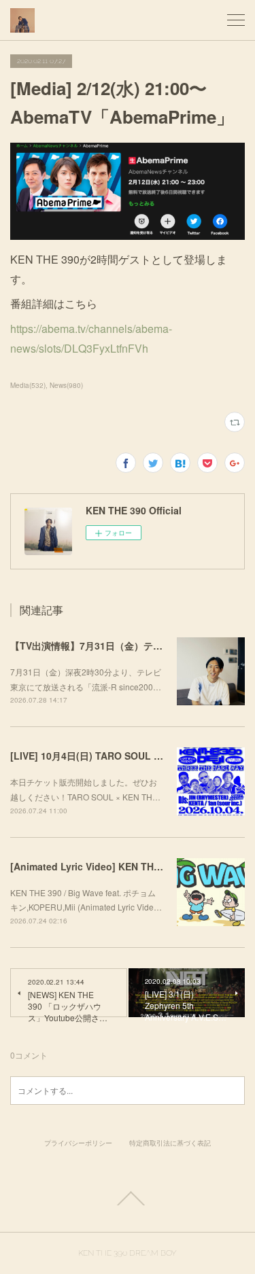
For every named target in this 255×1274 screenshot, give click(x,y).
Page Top (127, 1198)
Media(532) (28, 385)
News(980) (66, 385)
